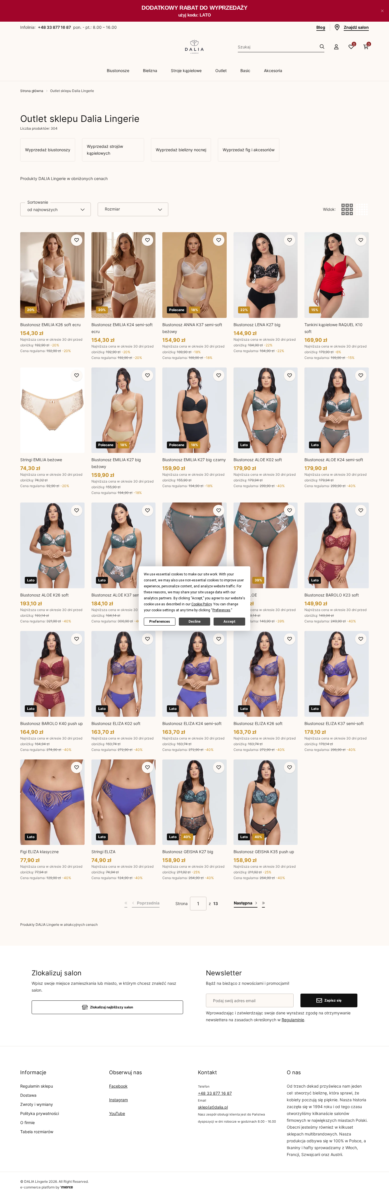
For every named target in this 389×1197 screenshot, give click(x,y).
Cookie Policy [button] (201, 604)
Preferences (159, 622)
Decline (194, 622)
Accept (230, 622)
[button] (382, 11)
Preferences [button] (221, 610)
